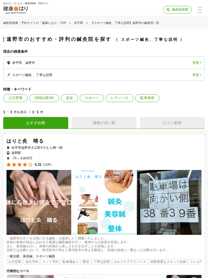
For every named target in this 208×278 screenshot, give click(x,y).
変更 (196, 62)
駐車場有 (147, 98)
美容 (69, 98)
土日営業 (15, 98)
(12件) (47, 164)
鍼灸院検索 (180, 9)
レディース (119, 98)
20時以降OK (44, 98)
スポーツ (92, 98)
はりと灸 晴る (25, 141)
